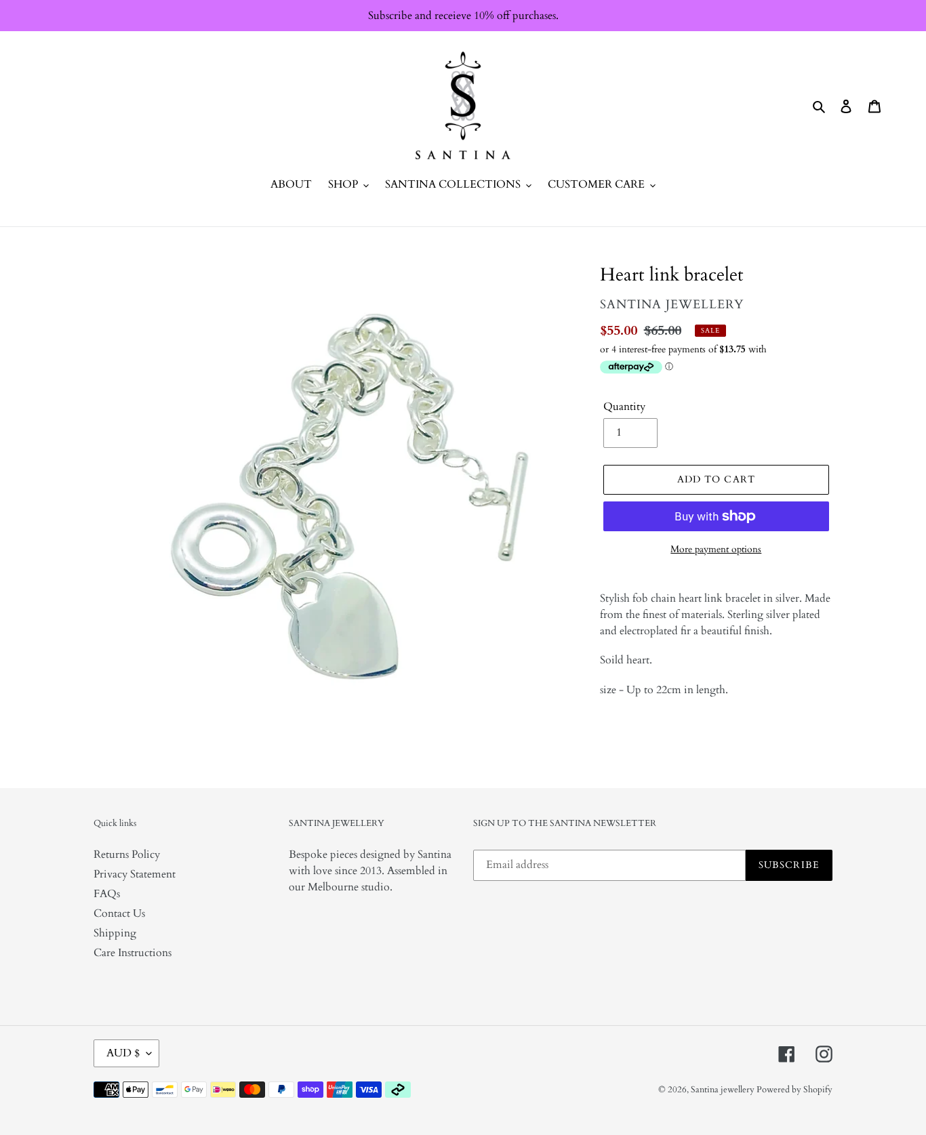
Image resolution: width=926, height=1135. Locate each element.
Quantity (624, 406)
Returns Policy (127, 854)
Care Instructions (133, 952)
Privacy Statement (135, 874)
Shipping (115, 933)
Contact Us (119, 913)
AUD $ (123, 1053)
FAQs (107, 893)
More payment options (715, 549)
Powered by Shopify (794, 1090)
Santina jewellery (724, 1090)
